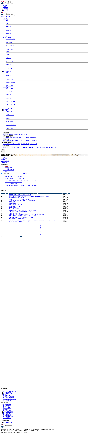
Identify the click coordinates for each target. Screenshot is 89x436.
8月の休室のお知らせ (14, 208)
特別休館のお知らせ (14, 207)
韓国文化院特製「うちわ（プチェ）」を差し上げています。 (24, 210)
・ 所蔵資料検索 (7, 167)
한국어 (12, 16)
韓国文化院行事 (8, 136)
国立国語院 (6, 406)
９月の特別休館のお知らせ (15, 204)
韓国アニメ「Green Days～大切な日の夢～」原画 (21, 217)
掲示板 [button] (5, 110)
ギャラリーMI (9, 61)
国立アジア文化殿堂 (8, 416)
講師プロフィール (10, 101)
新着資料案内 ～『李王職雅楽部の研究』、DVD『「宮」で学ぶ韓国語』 (27, 214)
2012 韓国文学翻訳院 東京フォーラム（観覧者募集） (22, 200)
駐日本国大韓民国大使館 (9, 391)
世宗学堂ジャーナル (11, 104)
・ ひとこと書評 (7, 171)
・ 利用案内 (6, 168)
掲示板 (5, 7)
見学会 (7, 54)
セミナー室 (9, 68)
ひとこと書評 (9, 85)
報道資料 (6, 8)
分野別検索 (9, 42)
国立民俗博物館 (7, 410)
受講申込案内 (9, 98)
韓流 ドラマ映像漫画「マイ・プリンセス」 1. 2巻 (22, 215)
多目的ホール (9, 64)
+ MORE (25, 173)
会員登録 (5, 9)
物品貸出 (8, 58)
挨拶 (7, 20)
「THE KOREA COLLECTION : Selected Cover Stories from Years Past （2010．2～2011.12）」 (33, 220)
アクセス (8, 36)
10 (40, 232)
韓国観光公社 (6, 395)
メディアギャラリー (11, 45)
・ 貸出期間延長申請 (8, 170)
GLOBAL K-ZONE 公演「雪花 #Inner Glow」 (15, 178)
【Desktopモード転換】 (21, 432)
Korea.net (5, 394)
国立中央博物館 (7, 405)
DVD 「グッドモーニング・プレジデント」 (19, 221)
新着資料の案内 (12, 203)
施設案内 (8, 30)
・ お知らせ (6, 166)
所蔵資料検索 (9, 79)
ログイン (5, 10)
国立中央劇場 (6, 413)
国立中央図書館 (7, 408)
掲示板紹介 (9, 111)
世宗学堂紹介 (9, 88)
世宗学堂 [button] (5, 87)
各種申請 (6, 139)
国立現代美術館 (7, 414)
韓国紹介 (5, 5)
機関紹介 (6, 132)
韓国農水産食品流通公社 (9, 399)
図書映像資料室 (8, 142)
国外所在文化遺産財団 (8, 397)
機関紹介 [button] (5, 18)
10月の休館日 (12, 201)
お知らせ (8, 72)
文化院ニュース (10, 115)
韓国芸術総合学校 (7, 404)
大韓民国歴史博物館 (8, 411)
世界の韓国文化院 (7, 422)
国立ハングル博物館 (8, 412)
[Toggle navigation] (14, 15)
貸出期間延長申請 (10, 82)
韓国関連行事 (9, 121)
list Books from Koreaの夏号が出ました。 (20, 211)
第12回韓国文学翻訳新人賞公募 (16, 197)
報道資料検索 (9, 49)
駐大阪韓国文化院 (7, 393)
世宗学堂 (6, 145)
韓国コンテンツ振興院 (8, 396)
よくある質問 (9, 108)
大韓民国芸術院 (7, 418)
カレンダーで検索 (10, 39)
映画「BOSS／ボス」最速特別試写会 (13, 176)
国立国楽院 (6, 409)
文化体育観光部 (7, 392)
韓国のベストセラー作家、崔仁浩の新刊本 (19, 199)
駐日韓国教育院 (7, 400)
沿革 (7, 23)
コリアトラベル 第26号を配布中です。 (19, 218)
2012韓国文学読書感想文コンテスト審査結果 (20, 194)
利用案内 (8, 33)
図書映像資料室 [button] (7, 71)
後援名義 (8, 51)
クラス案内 (9, 91)
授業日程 (8, 94)
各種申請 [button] (5, 50)
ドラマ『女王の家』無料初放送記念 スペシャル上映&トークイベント (21, 180)
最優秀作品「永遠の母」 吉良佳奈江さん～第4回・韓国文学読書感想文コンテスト (29, 196)
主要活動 (8, 26)
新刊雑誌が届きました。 (15, 206)
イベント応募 (6, 173)
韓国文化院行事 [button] (7, 37)
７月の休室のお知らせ (14, 213)
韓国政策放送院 (7, 415)
